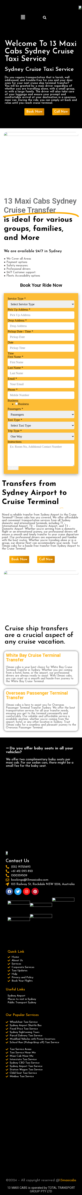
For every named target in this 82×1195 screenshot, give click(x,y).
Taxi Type (15, 419)
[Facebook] (9, 891)
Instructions (15, 441)
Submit (13, 468)
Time (11, 353)
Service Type (17, 298)
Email (12, 378)
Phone (13, 389)
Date (10, 342)
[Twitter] (18, 891)
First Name (15, 356)
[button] (23, 17)
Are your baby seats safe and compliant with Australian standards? (39, 832)
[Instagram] (26, 891)
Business (23, 404)
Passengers (15, 408)
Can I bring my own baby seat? (38, 822)
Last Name (15, 367)
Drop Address (17, 320)
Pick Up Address (19, 309)
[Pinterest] (35, 891)
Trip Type (15, 430)
